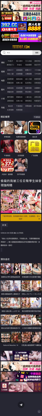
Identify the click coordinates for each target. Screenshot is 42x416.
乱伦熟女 (28, 83)
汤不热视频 (37, 106)
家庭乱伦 (19, 97)
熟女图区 (28, 92)
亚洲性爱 (10, 79)
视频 (3, 71)
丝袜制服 (19, 74)
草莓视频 (28, 106)
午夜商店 (19, 106)
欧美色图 (28, 88)
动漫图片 (37, 88)
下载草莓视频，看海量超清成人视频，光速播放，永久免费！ (21, 217)
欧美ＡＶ (28, 70)
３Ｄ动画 (37, 70)
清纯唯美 (19, 92)
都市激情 (10, 97)
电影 (3, 80)
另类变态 (37, 83)
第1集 (4, 225)
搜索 (36, 53)
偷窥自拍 (10, 88)
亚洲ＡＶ (10, 70)
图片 (3, 89)
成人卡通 (28, 79)
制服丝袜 (10, 83)
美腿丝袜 (10, 92)
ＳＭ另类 (37, 74)
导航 (3, 107)
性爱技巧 (37, 101)
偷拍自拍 (19, 79)
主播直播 (28, 74)
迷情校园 (10, 101)
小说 (3, 98)
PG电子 (10, 61)
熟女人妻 (10, 74)
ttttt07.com (21, 47)
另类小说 (19, 101)
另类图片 (37, 92)
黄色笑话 (28, 101)
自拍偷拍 (19, 70)
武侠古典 (37, 97)
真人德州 (19, 61)
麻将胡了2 (10, 65)
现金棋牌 (28, 65)
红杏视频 (10, 110)
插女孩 (10, 106)
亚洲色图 (19, 88)
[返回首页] (39, 411)
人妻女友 (28, 97)
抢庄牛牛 (37, 65)
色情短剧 (19, 110)
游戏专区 (37, 61)
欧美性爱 (37, 79)
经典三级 (19, 83)
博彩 (3, 62)
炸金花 (19, 65)
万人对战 (28, 61)
